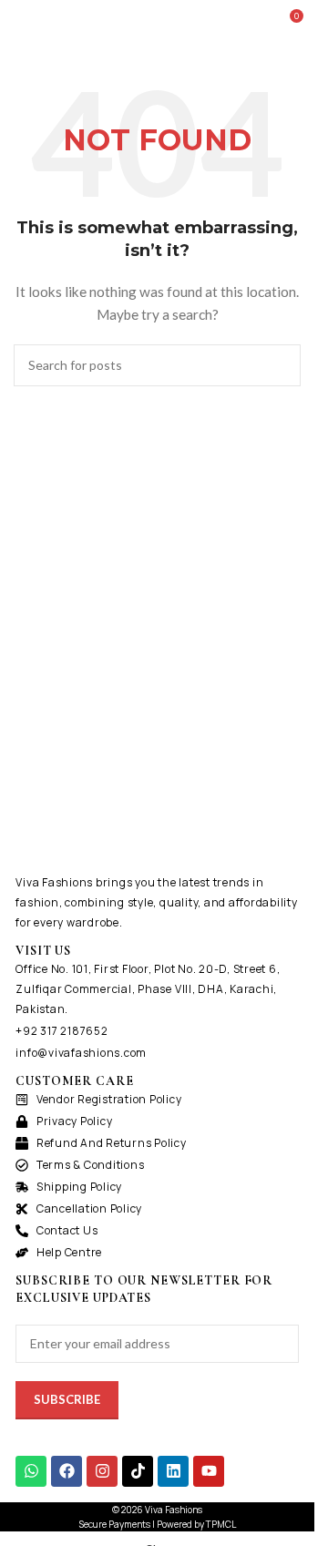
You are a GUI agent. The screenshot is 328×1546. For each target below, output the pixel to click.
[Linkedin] (173, 1471)
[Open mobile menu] (21, 23)
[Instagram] (102, 1471)
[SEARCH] (280, 365)
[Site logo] (157, 21)
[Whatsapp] (30, 1471)
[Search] (255, 23)
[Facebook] (66, 1471)
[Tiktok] (137, 1471)
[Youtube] (208, 1471)
